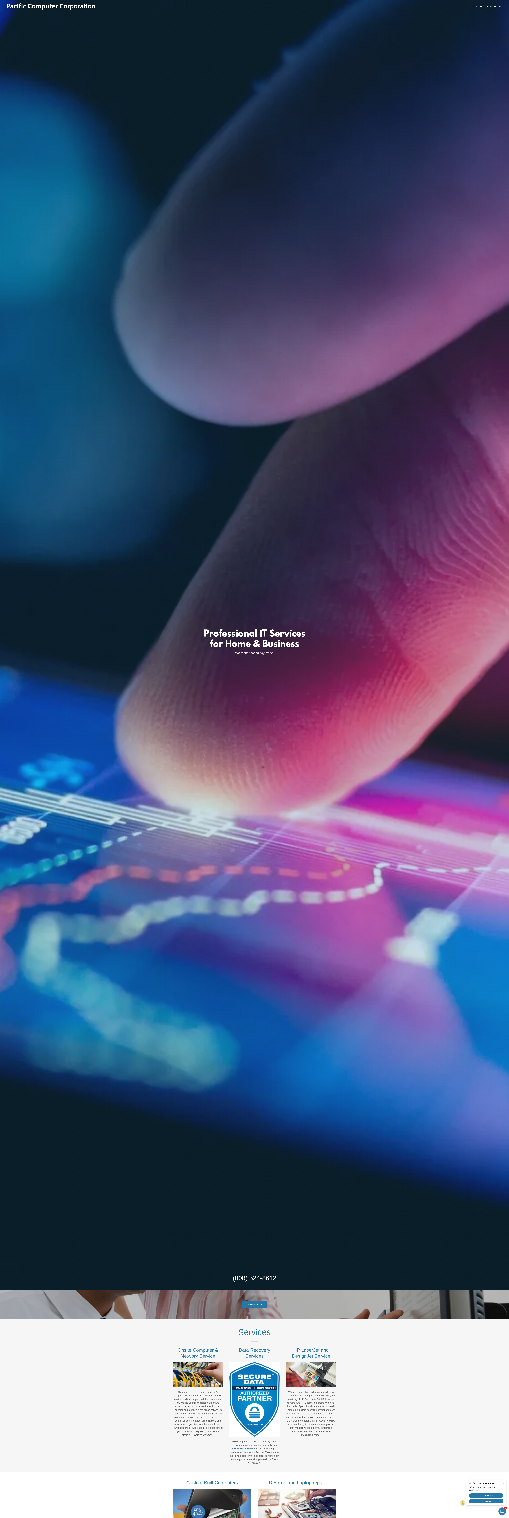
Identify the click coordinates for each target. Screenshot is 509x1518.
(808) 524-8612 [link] (255, 1278)
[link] (93, 7)
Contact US (254, 1304)
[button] (502, 1511)
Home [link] (479, 6)
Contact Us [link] (495, 6)
